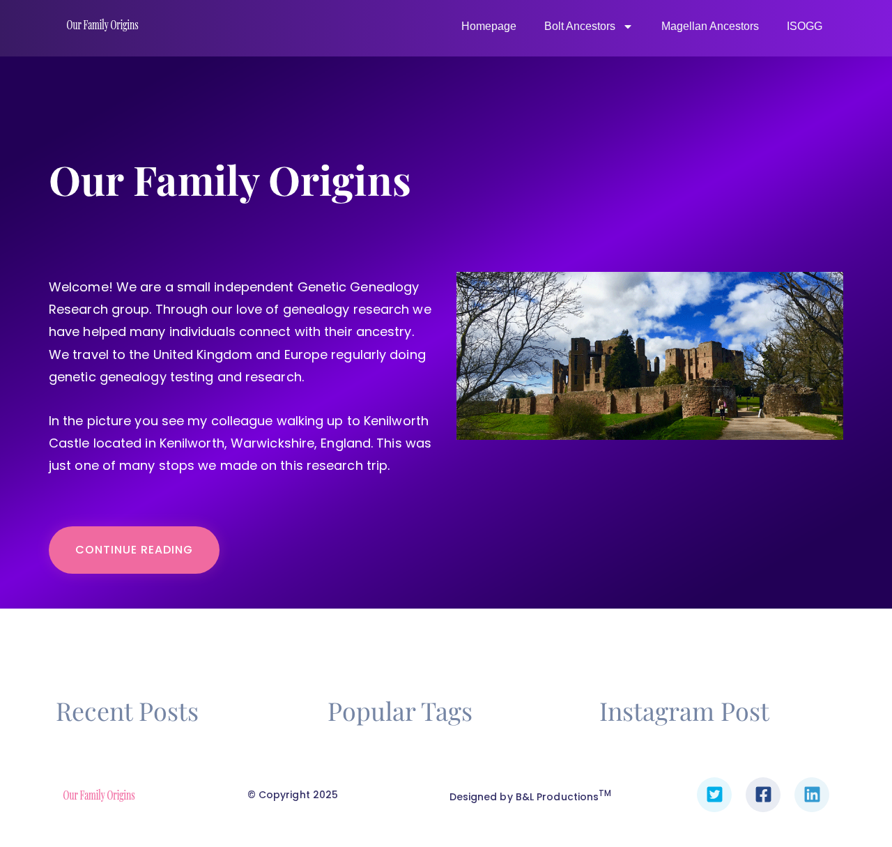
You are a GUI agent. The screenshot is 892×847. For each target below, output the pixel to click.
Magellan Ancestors (710, 26)
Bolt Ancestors (579, 26)
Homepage (488, 26)
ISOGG (804, 26)
